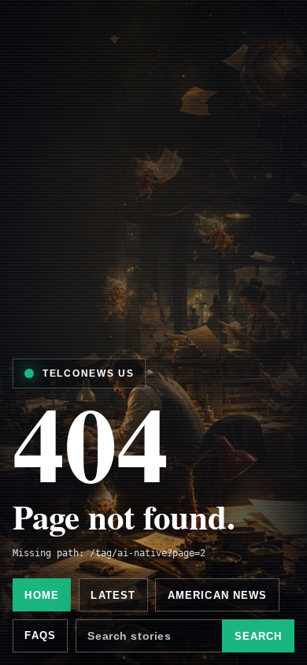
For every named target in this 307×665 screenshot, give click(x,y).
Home (41, 595)
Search (259, 636)
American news (218, 595)
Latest (113, 595)
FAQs (40, 635)
